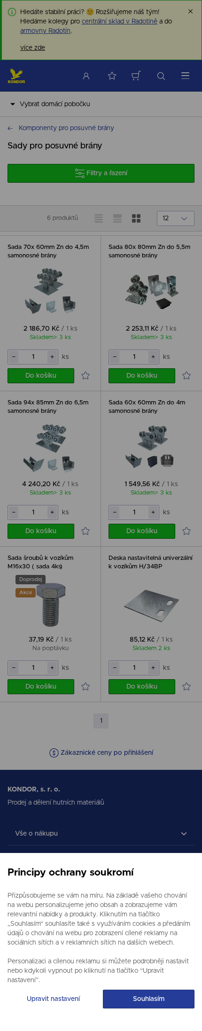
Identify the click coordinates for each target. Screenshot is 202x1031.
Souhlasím (148, 999)
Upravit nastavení (53, 999)
